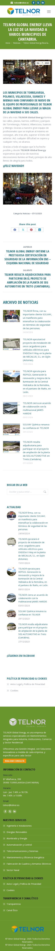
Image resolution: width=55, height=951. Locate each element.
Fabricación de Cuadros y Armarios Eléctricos (29, 863)
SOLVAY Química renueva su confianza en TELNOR (36, 426)
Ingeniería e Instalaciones (19, 825)
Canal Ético (12, 910)
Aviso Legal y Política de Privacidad (27, 684)
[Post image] (11, 316)
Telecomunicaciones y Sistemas (22, 851)
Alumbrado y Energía (17, 838)
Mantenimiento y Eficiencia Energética (25, 857)
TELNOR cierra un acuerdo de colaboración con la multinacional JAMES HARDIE (37, 408)
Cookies (14, 690)
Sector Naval (13, 870)
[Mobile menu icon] (49, 12)
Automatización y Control (19, 844)
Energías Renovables (17, 832)
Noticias (9, 63)
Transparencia (14, 904)
